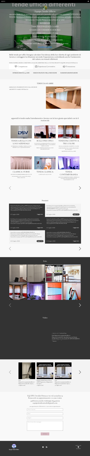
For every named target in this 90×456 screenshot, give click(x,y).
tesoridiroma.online (45, 47)
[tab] (21, 66)
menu (3, 1)
